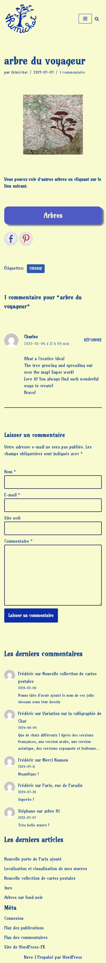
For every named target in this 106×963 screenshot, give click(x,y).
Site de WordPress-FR (24, 947)
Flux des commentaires (25, 937)
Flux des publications (24, 928)
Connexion (13, 918)
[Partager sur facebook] (11, 238)
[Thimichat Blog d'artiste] (21, 19)
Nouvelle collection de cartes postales (39, 878)
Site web (12, 518)
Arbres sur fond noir (23, 897)
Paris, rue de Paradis (62, 785)
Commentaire (18, 541)
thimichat (19, 72)
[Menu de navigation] (85, 18)
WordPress (72, 957)
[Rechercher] (97, 19)
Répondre (93, 340)
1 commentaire (72, 72)
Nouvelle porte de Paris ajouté (33, 859)
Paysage (36, 269)
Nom (10, 471)
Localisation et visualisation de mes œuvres (45, 868)
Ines (8, 888)
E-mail (12, 495)
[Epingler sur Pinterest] (26, 238)
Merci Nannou (55, 760)
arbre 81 (52, 811)
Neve (28, 957)
